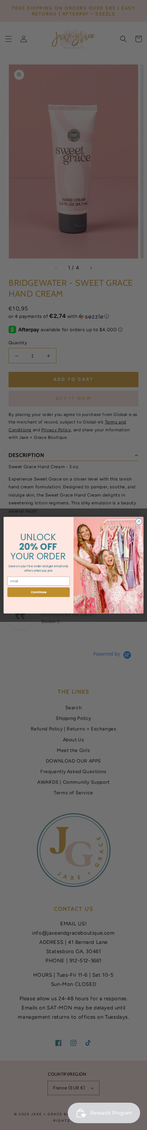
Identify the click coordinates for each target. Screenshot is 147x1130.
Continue (38, 592)
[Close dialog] (139, 521)
